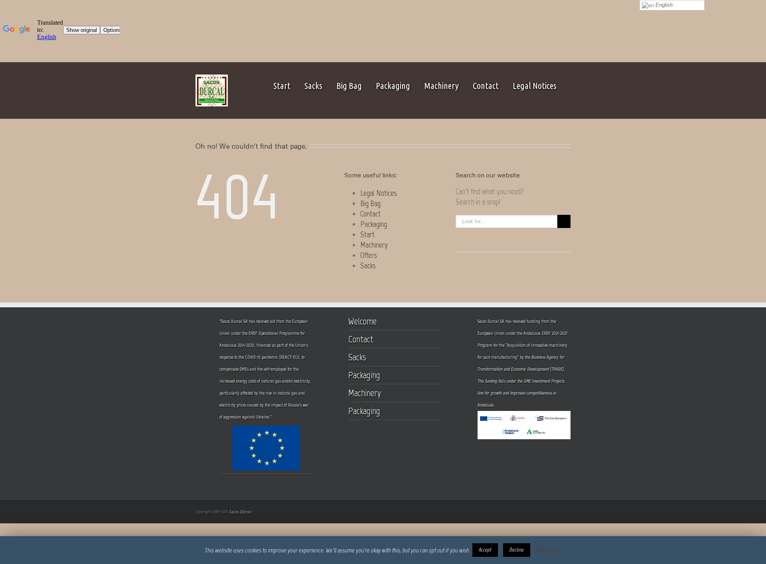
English (663, 5)
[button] (485, 550)
